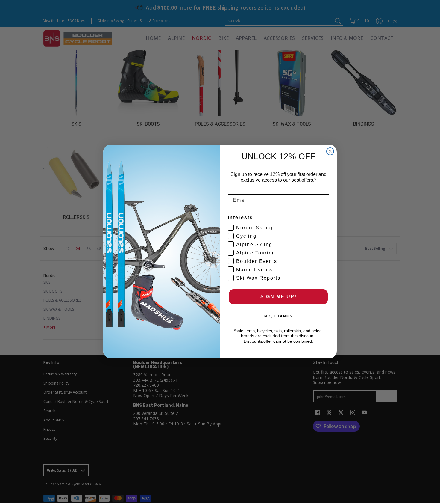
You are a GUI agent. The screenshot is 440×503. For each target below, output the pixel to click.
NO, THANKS (278, 316)
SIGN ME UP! (278, 296)
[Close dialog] (330, 151)
